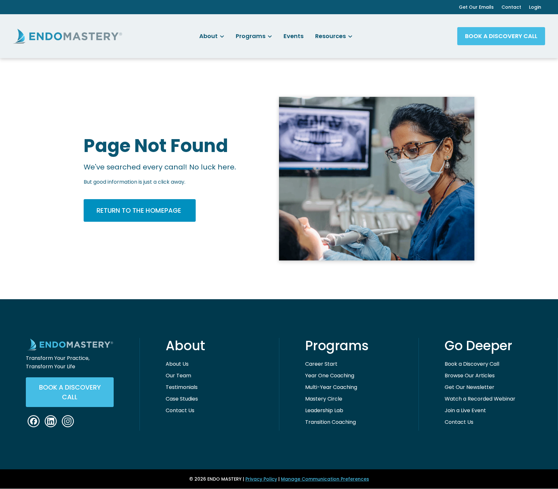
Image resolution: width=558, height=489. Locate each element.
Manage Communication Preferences (325, 479)
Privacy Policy (261, 479)
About (185, 346)
